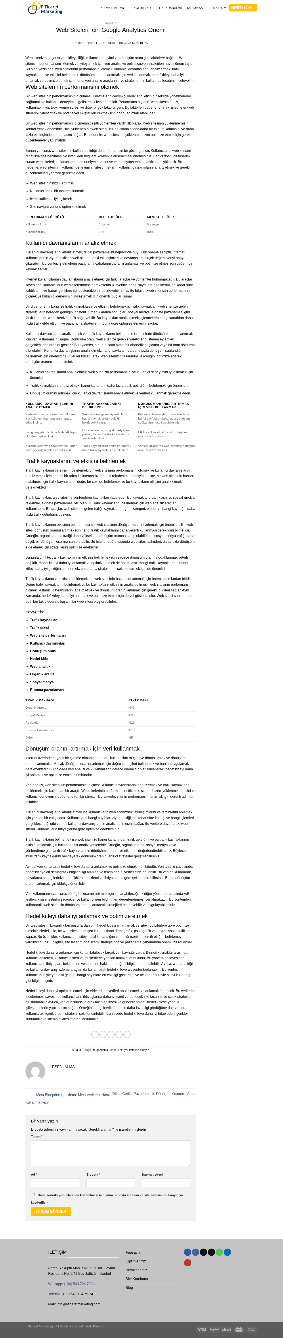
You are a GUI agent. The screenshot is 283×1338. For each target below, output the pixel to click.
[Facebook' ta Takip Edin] (187, 1252)
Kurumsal (196, 7)
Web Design (94, 1326)
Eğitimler (142, 7)
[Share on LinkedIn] (127, 1034)
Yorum (36, 1136)
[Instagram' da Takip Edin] (195, 1252)
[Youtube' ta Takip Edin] (187, 1262)
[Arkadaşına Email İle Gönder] (111, 1034)
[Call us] (219, 1252)
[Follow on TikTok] (203, 1252)
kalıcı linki (116, 1050)
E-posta (93, 1174)
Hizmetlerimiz (112, 7)
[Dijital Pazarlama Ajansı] (44, 8)
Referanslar (170, 7)
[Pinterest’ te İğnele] (119, 1034)
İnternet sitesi (152, 1174)
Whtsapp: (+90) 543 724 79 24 (72, 1284)
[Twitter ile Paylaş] (103, 1034)
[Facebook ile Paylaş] (95, 1034)
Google (111, 23)
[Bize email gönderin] (211, 1252)
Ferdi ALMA (123, 43)
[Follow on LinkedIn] (227, 1252)
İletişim (219, 7)
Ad (34, 1174)
